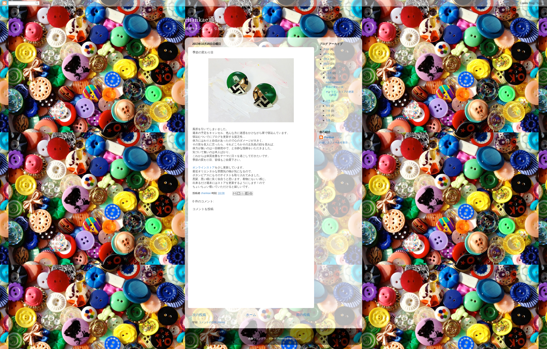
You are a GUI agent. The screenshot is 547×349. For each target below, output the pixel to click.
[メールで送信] (234, 193)
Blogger (296, 338)
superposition (333, 82)
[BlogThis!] (239, 193)
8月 (328, 105)
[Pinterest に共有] (251, 193)
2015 (326, 54)
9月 (328, 100)
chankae (329, 137)
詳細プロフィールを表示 (333, 142)
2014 (326, 59)
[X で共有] (243, 193)
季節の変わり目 (335, 87)
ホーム (251, 315)
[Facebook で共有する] (247, 193)
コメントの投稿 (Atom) (212, 322)
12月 (329, 68)
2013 (326, 63)
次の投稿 (199, 315)
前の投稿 (303, 315)
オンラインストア (204, 167)
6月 (328, 115)
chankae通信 (203, 20)
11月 (329, 73)
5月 (328, 120)
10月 (329, 77)
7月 (328, 110)
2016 (326, 49)
